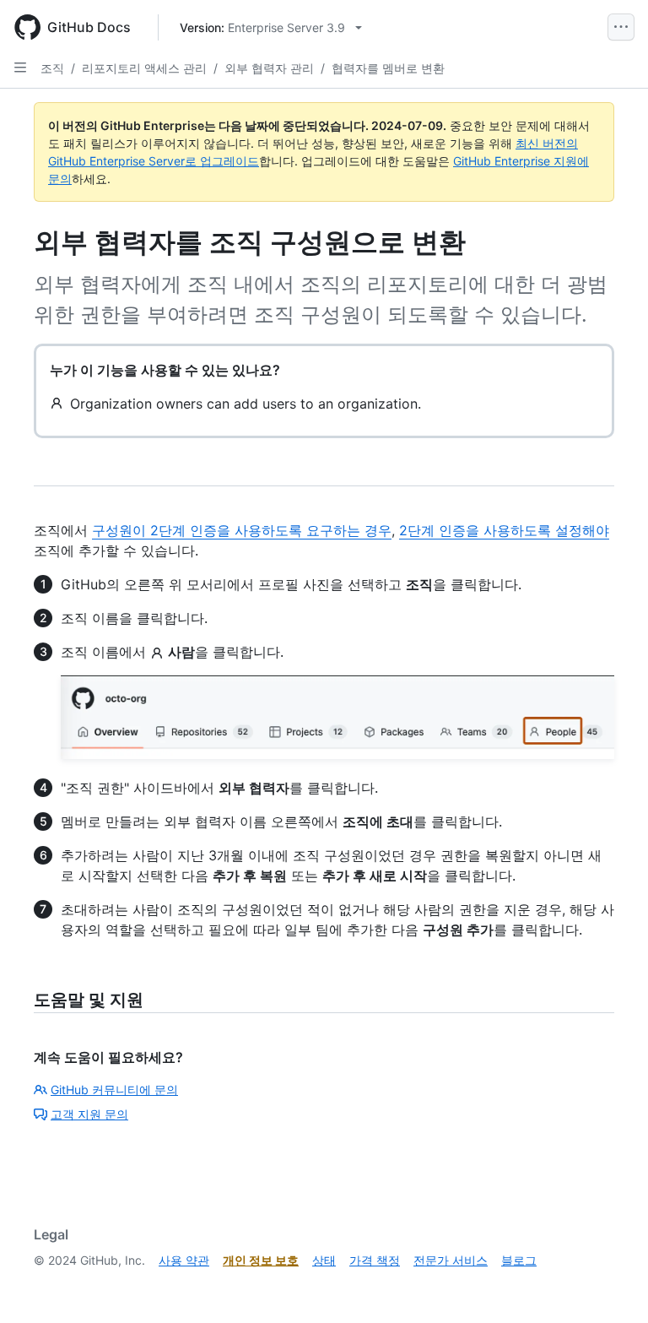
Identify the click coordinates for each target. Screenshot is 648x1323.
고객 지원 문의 (89, 1114)
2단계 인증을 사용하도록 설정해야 (504, 530)
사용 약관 (184, 1260)
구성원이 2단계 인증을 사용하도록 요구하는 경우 (242, 530)
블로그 (519, 1260)
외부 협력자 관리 (269, 68)
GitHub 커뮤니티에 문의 (114, 1089)
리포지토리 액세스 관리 (144, 68)
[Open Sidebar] (20, 67)
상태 (324, 1260)
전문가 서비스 (450, 1260)
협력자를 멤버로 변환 (388, 68)
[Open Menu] (621, 27)
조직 (52, 68)
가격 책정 (374, 1260)
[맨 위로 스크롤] (611, 1286)
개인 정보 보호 (261, 1260)
